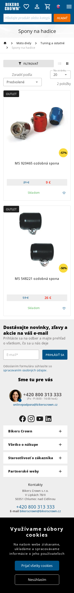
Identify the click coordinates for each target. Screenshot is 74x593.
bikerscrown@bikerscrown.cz (40, 511)
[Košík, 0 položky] (48, 7)
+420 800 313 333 (35, 507)
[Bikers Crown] (12, 7)
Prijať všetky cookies (37, 565)
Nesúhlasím (37, 579)
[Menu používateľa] (37, 7)
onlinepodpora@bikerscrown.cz (35, 405)
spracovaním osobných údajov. (25, 370)
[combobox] (60, 75)
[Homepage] (5, 43)
